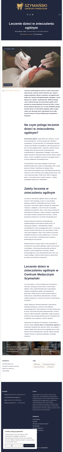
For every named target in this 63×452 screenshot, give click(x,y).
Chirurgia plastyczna (7, 364)
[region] (20, 439)
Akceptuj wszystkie (29, 445)
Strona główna (18, 31)
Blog (25, 31)
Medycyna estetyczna (8, 368)
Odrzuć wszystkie (17, 445)
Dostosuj (8, 445)
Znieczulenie (50, 366)
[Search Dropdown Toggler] (27, 15)
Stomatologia (39, 34)
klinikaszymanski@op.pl (14, 397)
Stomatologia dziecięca (49, 364)
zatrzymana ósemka (39, 366)
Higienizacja (37, 364)
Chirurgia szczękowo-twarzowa (10, 366)
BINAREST (44, 447)
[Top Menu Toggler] (59, 14)
